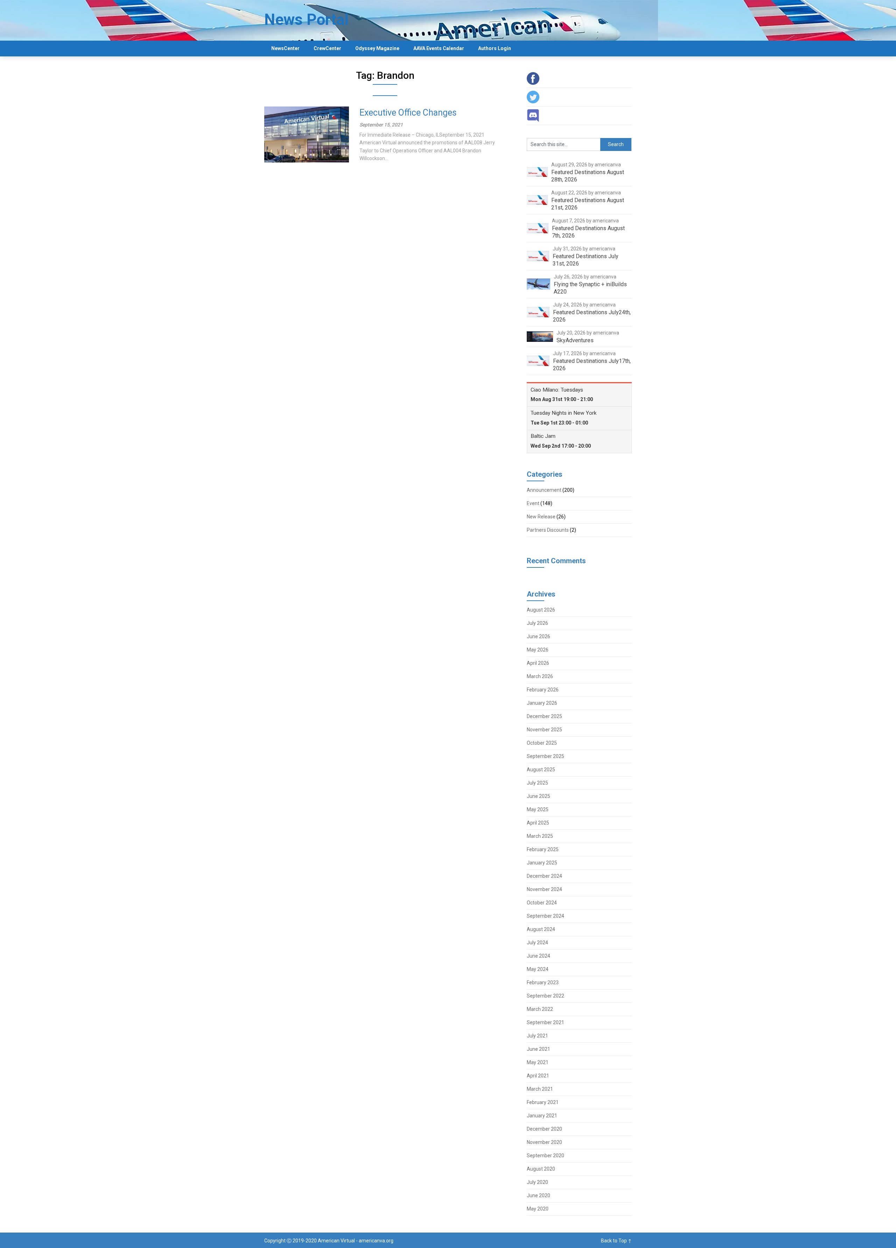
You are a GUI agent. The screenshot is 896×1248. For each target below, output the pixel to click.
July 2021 (537, 1036)
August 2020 (541, 1169)
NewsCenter (285, 48)
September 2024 (545, 916)
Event (533, 503)
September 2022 (545, 996)
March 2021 (540, 1089)
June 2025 (538, 796)
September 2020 (545, 1155)
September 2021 (545, 1022)
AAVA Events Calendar (438, 48)
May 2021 (537, 1062)
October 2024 (542, 902)
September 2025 (545, 756)
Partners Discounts (548, 530)
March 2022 (540, 1009)
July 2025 (537, 783)
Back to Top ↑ (616, 1240)
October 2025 (542, 743)
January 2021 (542, 1115)
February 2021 (543, 1102)
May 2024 (537, 969)
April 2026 (538, 663)
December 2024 (544, 876)
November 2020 (544, 1142)
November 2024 (544, 889)
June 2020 (538, 1195)
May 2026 (537, 650)
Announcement (544, 490)
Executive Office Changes (408, 113)
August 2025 (541, 769)
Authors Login (494, 48)
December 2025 (544, 716)
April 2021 (538, 1075)
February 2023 (543, 982)
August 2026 (541, 610)
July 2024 (537, 942)
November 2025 (544, 729)
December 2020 (544, 1129)
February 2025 (543, 849)
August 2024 (541, 929)
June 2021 (538, 1049)
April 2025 (538, 823)
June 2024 (538, 956)
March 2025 (540, 836)
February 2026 (543, 689)
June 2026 (538, 636)
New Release (541, 516)
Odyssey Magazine (377, 48)
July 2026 (537, 623)
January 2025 (542, 863)
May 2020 (537, 1209)
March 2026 (540, 676)
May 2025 (537, 809)
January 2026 (542, 703)
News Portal (306, 20)
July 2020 (537, 1182)
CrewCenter (327, 48)
